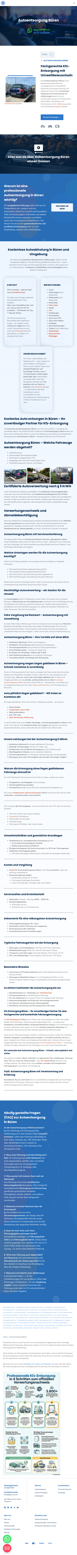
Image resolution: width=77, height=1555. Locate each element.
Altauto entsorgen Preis (59, 1307)
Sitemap (7, 1532)
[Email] (7, 1548)
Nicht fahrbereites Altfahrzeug (21, 717)
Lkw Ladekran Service (17, 1325)
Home (5, 1337)
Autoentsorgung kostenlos (33, 1312)
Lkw (50, 310)
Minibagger (53, 336)
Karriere (6, 1523)
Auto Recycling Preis (24, 1315)
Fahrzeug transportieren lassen (44, 1323)
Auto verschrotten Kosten (21, 1317)
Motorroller (53, 305)
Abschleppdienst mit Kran (9, 1307)
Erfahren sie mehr (62, 207)
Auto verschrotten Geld (8, 1317)
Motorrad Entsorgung (38, 481)
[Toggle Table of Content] (50, 54)
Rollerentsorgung (7, 1328)
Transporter (13, 816)
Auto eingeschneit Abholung (45, 1310)
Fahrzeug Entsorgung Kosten (10, 1323)
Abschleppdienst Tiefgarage (23, 1307)
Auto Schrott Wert (34, 1315)
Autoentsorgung (11, 103)
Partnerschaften (9, 1526)
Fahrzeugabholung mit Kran (9, 1320)
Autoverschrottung (41, 1493)
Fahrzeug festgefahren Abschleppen (27, 1323)
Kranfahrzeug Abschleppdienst (60, 1323)
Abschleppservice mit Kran (37, 1307)
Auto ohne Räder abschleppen (10, 1315)
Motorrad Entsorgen (39, 1325)
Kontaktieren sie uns (11, 1495)
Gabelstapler (54, 331)
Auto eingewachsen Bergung (60, 1310)
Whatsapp (19, 331)
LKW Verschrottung (28, 1325)
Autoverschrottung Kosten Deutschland (38, 1317)
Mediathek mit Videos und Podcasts (37, 1364)
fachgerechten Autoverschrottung (26, 793)
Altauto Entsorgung (41, 1519)
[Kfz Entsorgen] (3, 3)
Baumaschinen (54, 333)
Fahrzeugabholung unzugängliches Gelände (27, 1320)
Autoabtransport (33, 1310)
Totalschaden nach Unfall (19, 710)
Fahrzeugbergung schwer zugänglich (61, 1320)
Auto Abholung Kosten (8, 1310)
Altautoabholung (49, 1307)
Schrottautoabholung (17, 1328)
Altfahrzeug (61, 104)
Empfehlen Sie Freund (12, 1529)
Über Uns (7, 1519)
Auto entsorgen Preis (8, 1312)
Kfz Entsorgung (13, 1019)
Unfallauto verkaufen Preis (51, 1328)
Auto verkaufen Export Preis (61, 1315)
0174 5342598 (42, 32)
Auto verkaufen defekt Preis (46, 1315)
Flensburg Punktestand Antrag (45, 1526)
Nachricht (39, 387)
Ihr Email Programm (64, 1489)
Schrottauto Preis (28, 1328)
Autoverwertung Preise (66, 1317)
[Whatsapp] (7, 1539)
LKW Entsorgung (7, 1325)
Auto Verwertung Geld (54, 1317)
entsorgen (56, 106)
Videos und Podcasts (41, 685)
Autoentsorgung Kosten (20, 1312)
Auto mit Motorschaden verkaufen (49, 1312)
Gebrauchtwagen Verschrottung (45, 1523)
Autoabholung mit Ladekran (22, 1310)
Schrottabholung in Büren (52, 1043)
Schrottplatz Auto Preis (38, 1328)
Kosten (12, 870)
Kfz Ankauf (45, 1061)
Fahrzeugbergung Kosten (45, 1320)
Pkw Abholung (59, 1325)
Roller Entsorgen (68, 1325)
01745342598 (9, 1488)
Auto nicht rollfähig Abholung (65, 1312)
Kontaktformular (18, 292)
